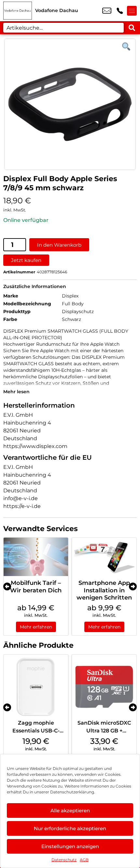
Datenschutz (64, 859)
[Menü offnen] (132, 11)
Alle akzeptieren (70, 810)
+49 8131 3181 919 (120, 11)
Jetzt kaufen (26, 260)
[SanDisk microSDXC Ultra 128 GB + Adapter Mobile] (104, 687)
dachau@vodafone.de (107, 11)
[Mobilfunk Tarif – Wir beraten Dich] (36, 557)
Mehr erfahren (36, 627)
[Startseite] (17, 11)
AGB (84, 859)
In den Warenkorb (59, 245)
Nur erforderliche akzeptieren (70, 828)
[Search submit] (132, 28)
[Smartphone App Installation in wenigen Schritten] (104, 557)
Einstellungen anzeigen (70, 846)
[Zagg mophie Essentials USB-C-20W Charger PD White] (36, 687)
